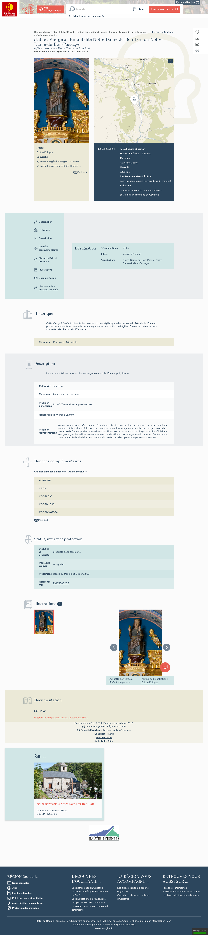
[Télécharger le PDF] (197, 38)
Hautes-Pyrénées (58, 51)
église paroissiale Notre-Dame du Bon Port (62, 48)
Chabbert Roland (98, 32)
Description (45, 238)
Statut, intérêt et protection (48, 260)
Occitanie (39, 51)
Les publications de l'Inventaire (89, 899)
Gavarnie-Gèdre (79, 51)
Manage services (199, 931)
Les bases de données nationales (181, 895)
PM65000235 (61, 583)
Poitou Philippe (45, 152)
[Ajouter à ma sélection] (197, 32)
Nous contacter (20, 883)
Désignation (45, 222)
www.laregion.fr (104, 928)
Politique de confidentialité (27, 898)
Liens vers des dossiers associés (48, 288)
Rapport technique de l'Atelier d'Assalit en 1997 (61, 717)
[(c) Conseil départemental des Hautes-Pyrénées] (104, 833)
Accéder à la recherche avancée (86, 16)
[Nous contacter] (197, 44)
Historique (44, 230)
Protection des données (25, 908)
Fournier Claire (117, 32)
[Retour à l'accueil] (9, 9)
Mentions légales (22, 893)
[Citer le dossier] (197, 50)
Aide (15, 888)
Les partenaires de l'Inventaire (88, 902)
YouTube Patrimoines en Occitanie (181, 891)
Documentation (47, 278)
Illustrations (45, 269)
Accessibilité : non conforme (28, 903)
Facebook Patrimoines (175, 888)
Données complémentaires (48, 248)
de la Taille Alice (136, 32)
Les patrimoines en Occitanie (87, 888)
